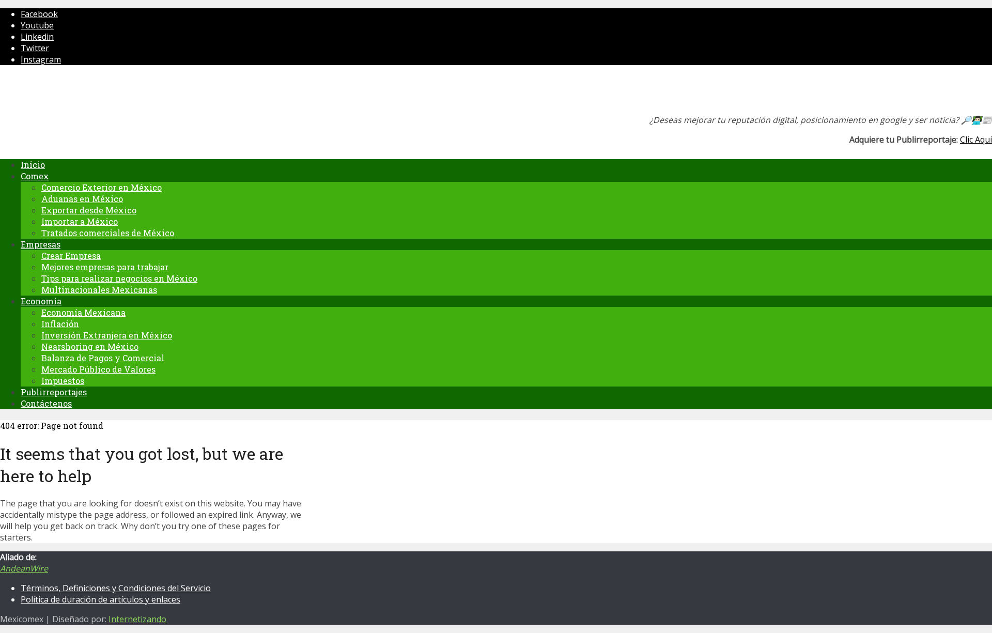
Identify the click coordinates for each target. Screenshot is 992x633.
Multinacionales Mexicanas (99, 289)
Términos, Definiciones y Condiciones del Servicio (116, 588)
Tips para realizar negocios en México (119, 278)
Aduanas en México (82, 198)
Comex (35, 176)
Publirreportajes (54, 392)
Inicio (33, 164)
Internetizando (137, 619)
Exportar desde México (88, 210)
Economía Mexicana (83, 312)
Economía (41, 301)
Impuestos (62, 380)
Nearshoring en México (89, 346)
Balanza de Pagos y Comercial (102, 357)
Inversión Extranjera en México (106, 335)
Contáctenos (46, 403)
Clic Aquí (976, 139)
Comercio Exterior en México (101, 187)
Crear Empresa (71, 255)
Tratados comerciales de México (107, 232)
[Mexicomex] (69, 92)
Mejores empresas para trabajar (104, 266)
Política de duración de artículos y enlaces (100, 599)
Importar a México (79, 221)
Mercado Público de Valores (98, 369)
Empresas (40, 244)
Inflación (60, 323)
